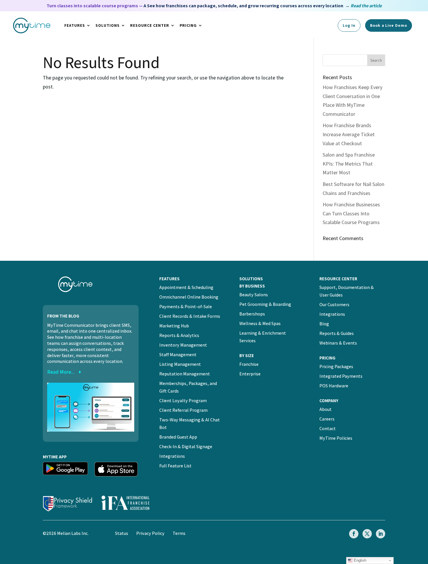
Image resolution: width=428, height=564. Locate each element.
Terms (179, 533)
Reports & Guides (336, 333)
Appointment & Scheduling (186, 287)
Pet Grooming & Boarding (265, 304)
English (359, 560)
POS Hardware (333, 386)
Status (121, 533)
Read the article (366, 6)
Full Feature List (175, 466)
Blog (324, 324)
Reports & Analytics (179, 335)
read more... (61, 371)
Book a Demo (388, 25)
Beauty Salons (253, 295)
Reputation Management (184, 374)
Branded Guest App (178, 437)
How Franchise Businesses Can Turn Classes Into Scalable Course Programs (351, 213)
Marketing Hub (174, 326)
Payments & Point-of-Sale (185, 307)
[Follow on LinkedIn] (380, 533)
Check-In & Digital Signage (185, 447)
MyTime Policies (335, 438)
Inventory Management (183, 345)
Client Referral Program (183, 410)
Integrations (172, 456)
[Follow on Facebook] (353, 533)
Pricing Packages (336, 366)
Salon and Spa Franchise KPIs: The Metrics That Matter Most (349, 163)
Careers (327, 419)
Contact (327, 428)
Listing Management (180, 364)
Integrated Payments (340, 376)
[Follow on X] (367, 533)
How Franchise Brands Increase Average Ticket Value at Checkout (349, 134)
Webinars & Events (338, 343)
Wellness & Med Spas (260, 323)
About (325, 409)
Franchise (249, 364)
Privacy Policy (150, 533)
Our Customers (334, 304)
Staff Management (178, 355)
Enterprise (250, 374)
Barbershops (252, 314)
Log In (349, 25)
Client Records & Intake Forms (189, 316)
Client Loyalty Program (183, 401)
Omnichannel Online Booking (188, 297)
